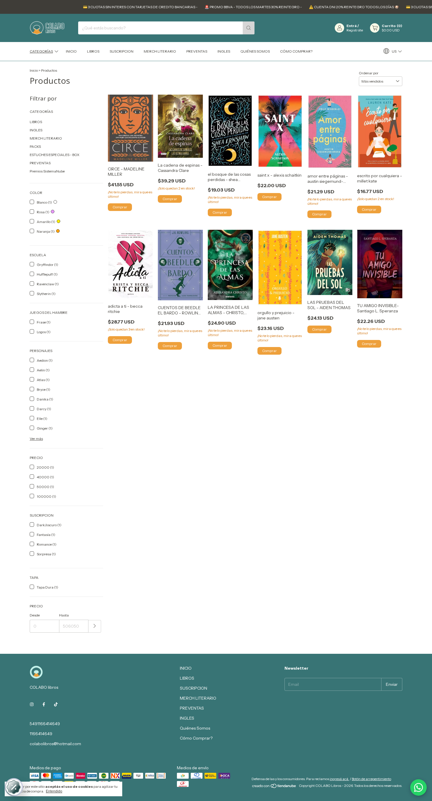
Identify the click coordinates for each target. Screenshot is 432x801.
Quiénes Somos (255, 51)
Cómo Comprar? (296, 51)
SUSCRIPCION (121, 51)
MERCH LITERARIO (160, 51)
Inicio (34, 70)
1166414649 (41, 733)
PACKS (35, 146)
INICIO (71, 51)
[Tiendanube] (274, 787)
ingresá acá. (339, 779)
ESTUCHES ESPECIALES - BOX (54, 155)
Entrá (351, 26)
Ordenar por (369, 73)
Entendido (54, 791)
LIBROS (93, 51)
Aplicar (94, 626)
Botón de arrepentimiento (371, 779)
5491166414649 (45, 723)
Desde (35, 615)
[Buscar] (248, 27)
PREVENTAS (196, 51)
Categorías (41, 51)
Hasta (64, 615)
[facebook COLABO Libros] (44, 704)
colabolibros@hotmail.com (55, 743)
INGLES (223, 51)
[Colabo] (418, 787)
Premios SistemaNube (47, 171)
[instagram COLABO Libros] (32, 704)
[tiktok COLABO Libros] (56, 704)
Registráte (354, 30)
